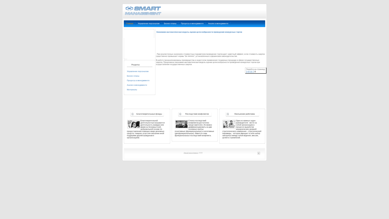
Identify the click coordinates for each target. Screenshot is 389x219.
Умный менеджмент (191, 153)
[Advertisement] (211, 44)
